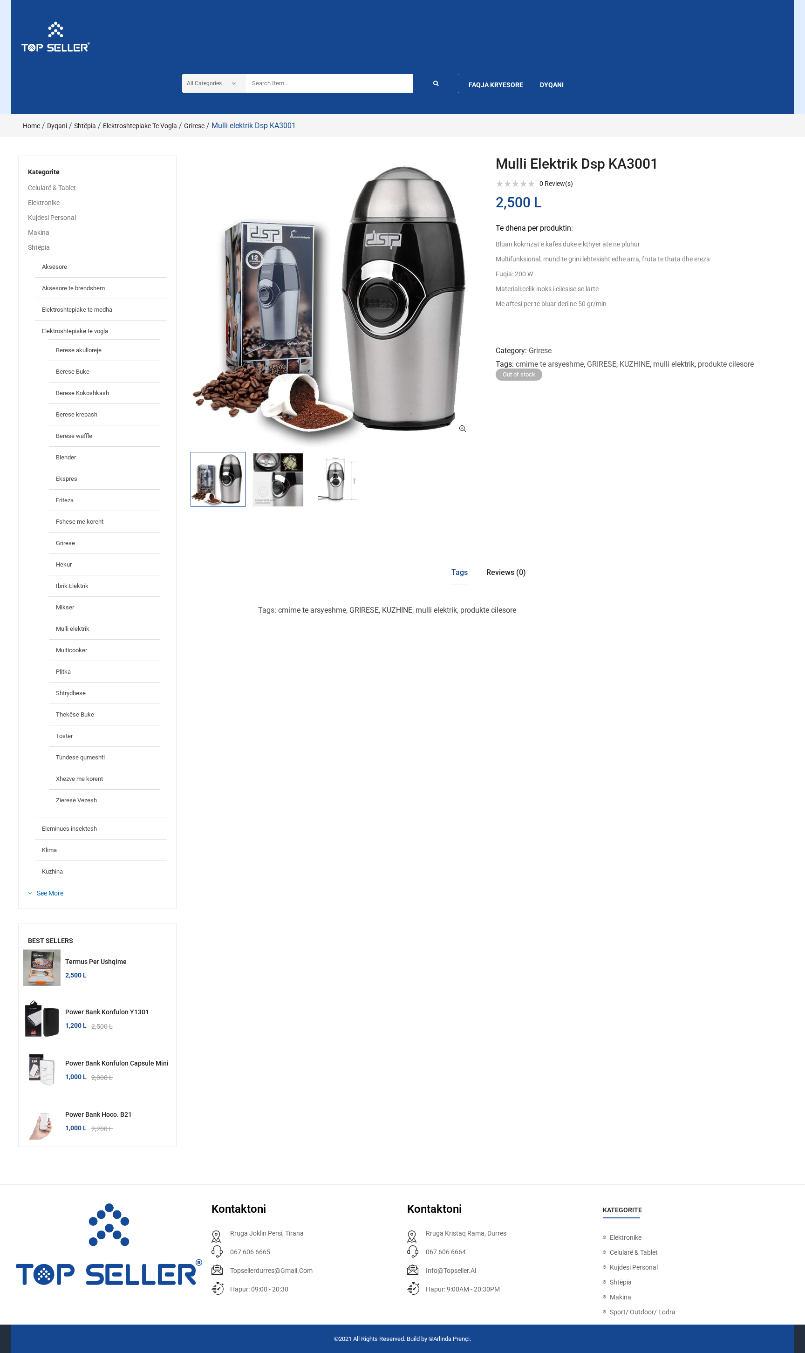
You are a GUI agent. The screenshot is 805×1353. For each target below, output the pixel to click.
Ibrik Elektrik (72, 585)
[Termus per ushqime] (42, 968)
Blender (66, 457)
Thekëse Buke (75, 714)
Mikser (65, 607)
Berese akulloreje (79, 350)
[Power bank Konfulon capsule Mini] (42, 1069)
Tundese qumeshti (80, 757)
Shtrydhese (71, 693)
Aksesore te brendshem (73, 288)
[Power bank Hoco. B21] (42, 1121)
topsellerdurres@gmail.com (271, 1270)
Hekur (64, 564)
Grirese (194, 126)
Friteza (65, 500)
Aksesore (54, 266)
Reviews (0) (506, 572)
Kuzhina (52, 871)
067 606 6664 (446, 1252)
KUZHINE (635, 364)
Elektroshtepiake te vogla (140, 126)
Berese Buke (72, 371)
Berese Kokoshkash (82, 393)
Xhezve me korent (79, 778)
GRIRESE (601, 364)
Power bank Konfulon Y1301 (107, 1012)
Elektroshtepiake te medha (77, 309)
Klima (49, 850)
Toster (64, 735)
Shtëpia (85, 126)
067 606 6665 (250, 1252)
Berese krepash (76, 414)
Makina (38, 232)
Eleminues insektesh (69, 828)
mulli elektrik (674, 364)
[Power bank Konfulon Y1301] (42, 1018)
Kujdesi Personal (52, 217)
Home (31, 126)
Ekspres (66, 478)
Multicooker (71, 650)
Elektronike (44, 202)
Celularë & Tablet (52, 187)
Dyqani (57, 126)
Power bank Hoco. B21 (98, 1114)
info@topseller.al (451, 1270)
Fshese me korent (79, 521)
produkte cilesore (726, 364)
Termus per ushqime (96, 961)
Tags (459, 572)
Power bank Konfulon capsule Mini (117, 1063)
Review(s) (556, 183)
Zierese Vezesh (76, 800)
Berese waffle (74, 435)
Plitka (63, 671)
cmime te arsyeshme (550, 364)
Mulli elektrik (72, 628)
